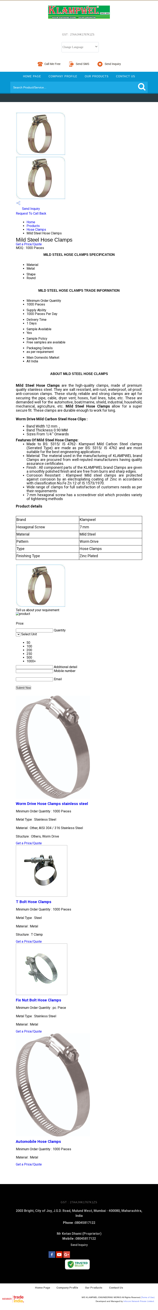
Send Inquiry (30, 209)
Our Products (97, 76)
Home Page (32, 76)
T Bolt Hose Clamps (33, 902)
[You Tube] (59, 1257)
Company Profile (63, 76)
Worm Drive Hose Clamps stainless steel (52, 803)
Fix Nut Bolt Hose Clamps (38, 1000)
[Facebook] (52, 1257)
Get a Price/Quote (29, 244)
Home (31, 222)
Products (33, 226)
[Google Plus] (66, 1257)
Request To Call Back (31, 213)
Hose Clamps (36, 229)
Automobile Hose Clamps (38, 1141)
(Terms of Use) (148, 1297)
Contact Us (125, 76)
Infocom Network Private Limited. (139, 1301)
